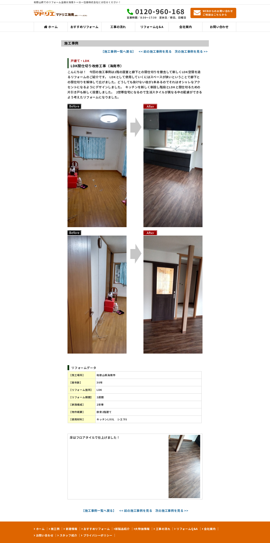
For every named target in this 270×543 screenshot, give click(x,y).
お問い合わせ (219, 26)
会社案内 (185, 26)
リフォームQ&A (187, 529)
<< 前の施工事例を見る (155, 51)
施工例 (54, 529)
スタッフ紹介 (68, 535)
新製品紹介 (122, 529)
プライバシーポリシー (97, 535)
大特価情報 (142, 529)
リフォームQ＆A (151, 26)
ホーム (52, 26)
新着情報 (71, 529)
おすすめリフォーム (84, 26)
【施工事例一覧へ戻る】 (118, 51)
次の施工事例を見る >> (191, 51)
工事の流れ (118, 26)
